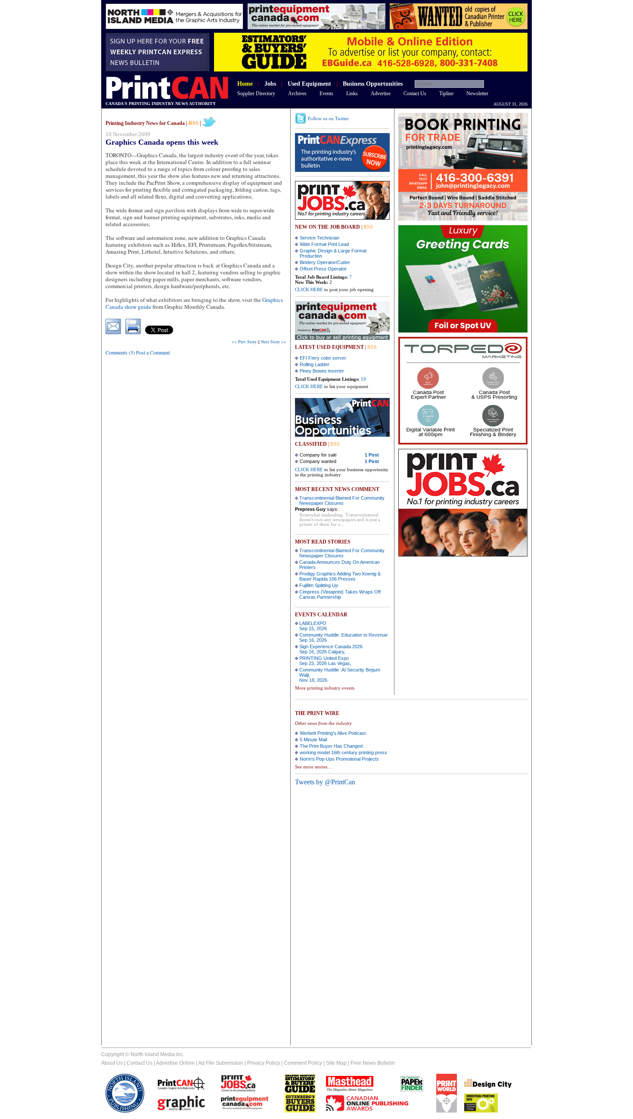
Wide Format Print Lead (324, 244)
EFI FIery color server (323, 358)
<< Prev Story (244, 342)
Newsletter (477, 93)
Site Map (336, 1063)
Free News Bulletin (373, 1063)
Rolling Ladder (314, 364)
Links (352, 93)
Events (326, 93)
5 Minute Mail (313, 739)
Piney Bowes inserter (322, 370)
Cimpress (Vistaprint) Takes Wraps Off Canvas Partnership (340, 594)
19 (363, 379)
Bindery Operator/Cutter (325, 262)
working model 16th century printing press (343, 752)
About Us (112, 1063)
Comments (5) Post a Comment (138, 352)
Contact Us (414, 93)
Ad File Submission (220, 1063)
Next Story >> (273, 342)
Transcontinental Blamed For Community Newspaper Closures (342, 500)
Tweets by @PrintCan (325, 782)
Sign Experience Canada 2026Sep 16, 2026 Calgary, (331, 649)
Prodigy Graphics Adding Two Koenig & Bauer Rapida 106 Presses (340, 576)
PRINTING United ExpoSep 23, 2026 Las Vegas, (325, 661)
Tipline (446, 93)
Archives (297, 93)
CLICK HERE (309, 289)
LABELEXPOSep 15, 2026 (313, 626)
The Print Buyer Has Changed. (332, 746)
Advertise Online (175, 1063)
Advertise (381, 93)
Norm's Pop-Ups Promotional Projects (339, 759)
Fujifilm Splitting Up (318, 585)
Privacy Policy (263, 1063)
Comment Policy (303, 1063)
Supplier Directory (256, 93)
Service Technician (319, 237)
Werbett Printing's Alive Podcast (333, 733)
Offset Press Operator (323, 268)
